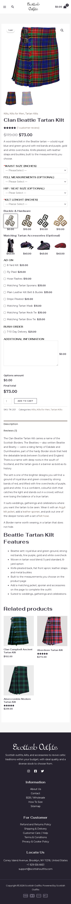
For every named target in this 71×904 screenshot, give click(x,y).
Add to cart (25, 401)
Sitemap (35, 806)
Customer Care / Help (35, 833)
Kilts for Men (17, 113)
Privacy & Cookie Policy (35, 841)
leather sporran (31, 511)
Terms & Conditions (35, 837)
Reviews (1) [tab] (10, 430)
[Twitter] (42, 771)
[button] (12, 7)
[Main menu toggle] (4, 7)
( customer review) (28, 127)
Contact (35, 793)
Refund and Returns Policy (35, 824)
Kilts (6, 113)
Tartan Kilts (31, 113)
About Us (35, 789)
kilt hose (44, 515)
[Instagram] (28, 771)
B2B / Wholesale (35, 797)
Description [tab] (11, 424)
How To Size (35, 801)
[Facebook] (35, 771)
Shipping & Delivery (35, 828)
